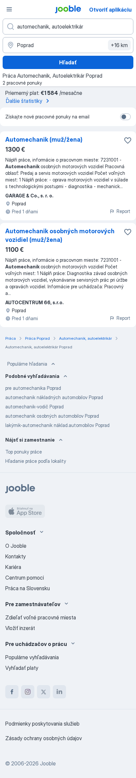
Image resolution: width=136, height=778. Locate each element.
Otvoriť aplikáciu (110, 9)
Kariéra (13, 567)
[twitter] (43, 691)
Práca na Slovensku (27, 588)
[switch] (125, 116)
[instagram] (27, 691)
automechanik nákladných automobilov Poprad (54, 397)
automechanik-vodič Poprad (34, 406)
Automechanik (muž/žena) (44, 139)
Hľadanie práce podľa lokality (35, 461)
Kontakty (15, 556)
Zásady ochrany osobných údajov (43, 738)
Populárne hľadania (27, 364)
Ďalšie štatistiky (24, 101)
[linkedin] (59, 691)
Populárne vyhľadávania (32, 657)
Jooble (48, 763)
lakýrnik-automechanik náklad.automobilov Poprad (57, 425)
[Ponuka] (9, 9)
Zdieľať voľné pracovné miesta (40, 617)
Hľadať (68, 62)
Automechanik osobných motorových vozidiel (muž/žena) (60, 235)
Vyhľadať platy (21, 668)
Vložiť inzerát (20, 628)
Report (123, 211)
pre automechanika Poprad (33, 388)
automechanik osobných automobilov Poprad (52, 416)
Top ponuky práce (23, 452)
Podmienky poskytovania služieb (42, 723)
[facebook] (11, 691)
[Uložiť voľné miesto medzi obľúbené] (127, 140)
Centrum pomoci (24, 577)
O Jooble (15, 545)
